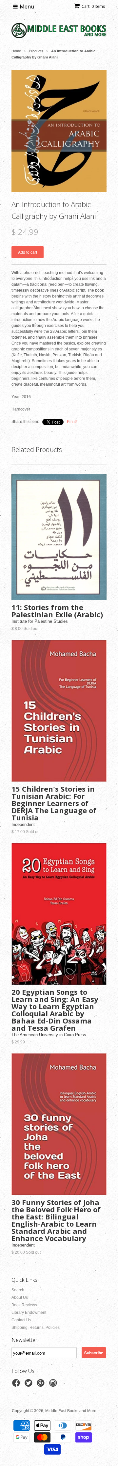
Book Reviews (24, 1305)
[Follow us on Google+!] (42, 1385)
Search (17, 1290)
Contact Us (21, 1320)
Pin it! (72, 421)
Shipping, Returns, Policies (35, 1327)
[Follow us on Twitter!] (29, 1385)
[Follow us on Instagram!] (54, 1385)
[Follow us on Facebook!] (17, 1385)
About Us (19, 1297)
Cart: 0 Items (93, 6)
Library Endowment (28, 1312)
